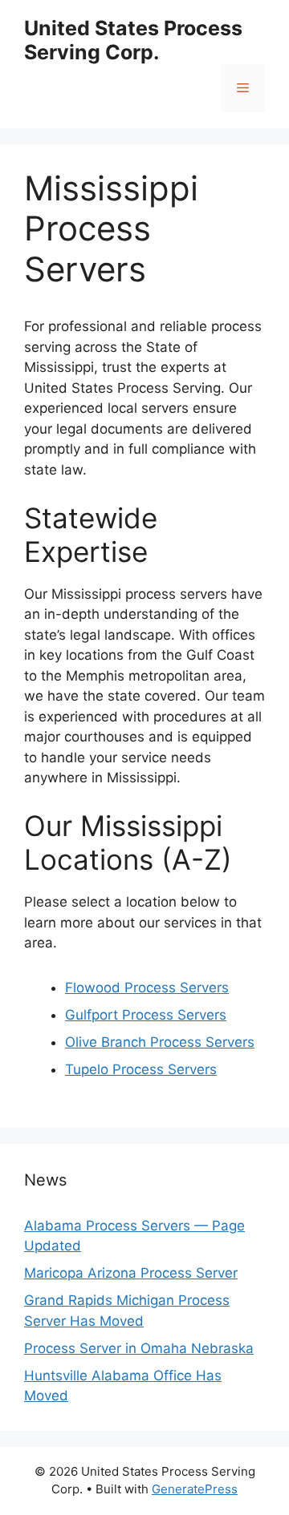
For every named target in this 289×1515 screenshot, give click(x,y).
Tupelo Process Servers (141, 1069)
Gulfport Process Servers (145, 1015)
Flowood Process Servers (147, 988)
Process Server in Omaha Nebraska (139, 1348)
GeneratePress (195, 1489)
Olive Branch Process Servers (159, 1042)
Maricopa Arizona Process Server (131, 1273)
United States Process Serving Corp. (133, 40)
